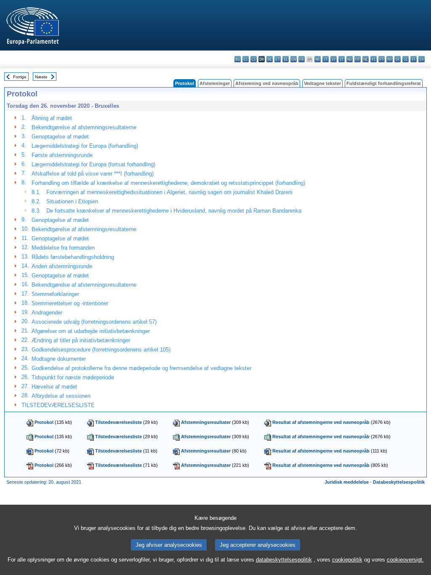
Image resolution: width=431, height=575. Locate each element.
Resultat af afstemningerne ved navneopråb (321, 422)
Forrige (20, 77)
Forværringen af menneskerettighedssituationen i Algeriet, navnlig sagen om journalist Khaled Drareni (169, 192)
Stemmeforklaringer (55, 294)
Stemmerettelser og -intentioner (70, 303)
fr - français (301, 59)
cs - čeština (253, 59)
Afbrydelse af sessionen (61, 396)
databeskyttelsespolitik (284, 559)
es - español (245, 59)
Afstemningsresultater (206, 422)
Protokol (44, 422)
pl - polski (373, 59)
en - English (293, 59)
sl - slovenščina (405, 59)
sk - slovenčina (397, 59)
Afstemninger (215, 83)
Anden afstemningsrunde (62, 266)
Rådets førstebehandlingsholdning (73, 257)
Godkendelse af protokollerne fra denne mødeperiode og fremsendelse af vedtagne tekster (141, 368)
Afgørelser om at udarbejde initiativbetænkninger (91, 331)
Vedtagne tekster (322, 83)
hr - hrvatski (317, 59)
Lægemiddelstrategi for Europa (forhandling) (85, 146)
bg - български (237, 59)
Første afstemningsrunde (62, 155)
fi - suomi (413, 59)
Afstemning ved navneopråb (266, 83)
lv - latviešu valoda (333, 59)
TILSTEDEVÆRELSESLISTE (58, 405)
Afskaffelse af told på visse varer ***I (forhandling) (93, 173)
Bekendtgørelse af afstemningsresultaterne (84, 127)
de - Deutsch (269, 59)
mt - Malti (357, 59)
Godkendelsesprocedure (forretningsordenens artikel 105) (101, 349)
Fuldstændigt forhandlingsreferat (383, 83)
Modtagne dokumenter (59, 359)
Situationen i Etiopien (72, 201)
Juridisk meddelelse (347, 481)
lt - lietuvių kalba (341, 59)
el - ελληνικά (285, 59)
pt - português (381, 59)
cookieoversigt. (405, 559)
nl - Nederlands (365, 59)
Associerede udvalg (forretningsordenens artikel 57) (94, 322)
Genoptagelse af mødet (60, 136)
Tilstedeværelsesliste (118, 422)
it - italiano (325, 59)
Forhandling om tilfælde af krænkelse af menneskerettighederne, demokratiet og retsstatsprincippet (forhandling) (168, 183)
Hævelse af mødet (54, 386)
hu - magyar (349, 59)
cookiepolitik (347, 559)
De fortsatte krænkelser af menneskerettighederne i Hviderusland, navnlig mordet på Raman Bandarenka (173, 211)
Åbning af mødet (52, 118)
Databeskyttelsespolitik (399, 481)
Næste (41, 77)
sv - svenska (421, 59)
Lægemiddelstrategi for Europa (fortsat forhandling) (93, 164)
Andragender (47, 312)
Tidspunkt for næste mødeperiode (73, 377)
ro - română (389, 59)
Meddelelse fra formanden (63, 248)
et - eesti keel (277, 59)
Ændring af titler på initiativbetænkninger (81, 340)
